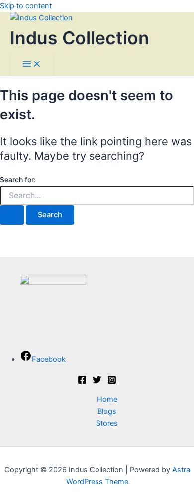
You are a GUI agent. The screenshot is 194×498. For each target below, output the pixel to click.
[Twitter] (97, 381)
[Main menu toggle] (32, 64)
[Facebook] (82, 381)
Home (107, 399)
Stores (107, 423)
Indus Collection (79, 38)
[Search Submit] (12, 215)
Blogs (106, 411)
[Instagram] (111, 381)
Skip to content (26, 5)
